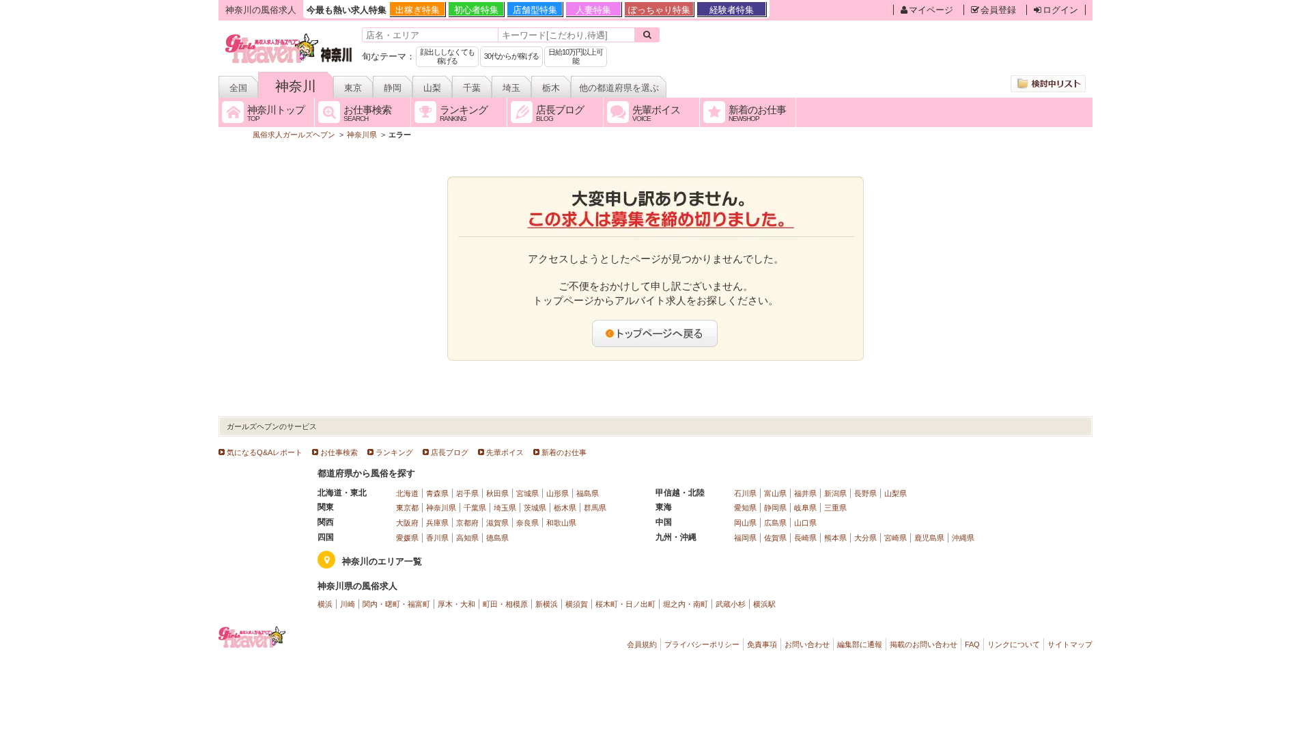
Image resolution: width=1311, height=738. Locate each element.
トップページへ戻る (655, 333)
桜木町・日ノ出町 (625, 604)
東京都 (407, 508)
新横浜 (546, 604)
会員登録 (998, 10)
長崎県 (805, 538)
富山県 (775, 493)
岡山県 (745, 523)
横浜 (325, 604)
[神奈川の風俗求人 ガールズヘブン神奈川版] (289, 36)
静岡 (392, 88)
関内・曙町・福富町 (396, 604)
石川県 (745, 493)
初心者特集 (476, 10)
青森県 (437, 493)
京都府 (467, 523)
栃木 (551, 88)
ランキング (394, 452)
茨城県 (535, 508)
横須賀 (576, 604)
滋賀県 (497, 523)
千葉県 (475, 508)
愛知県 (745, 508)
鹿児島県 (929, 538)
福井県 (805, 493)
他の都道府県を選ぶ (619, 88)
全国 (238, 88)
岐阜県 (805, 508)
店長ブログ (449, 452)
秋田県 (497, 493)
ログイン (1060, 10)
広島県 (775, 523)
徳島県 (497, 538)
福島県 (587, 493)
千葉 (472, 88)
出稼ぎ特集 (417, 10)
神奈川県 (441, 508)
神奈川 (295, 86)
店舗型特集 (535, 10)
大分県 (865, 538)
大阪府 (407, 523)
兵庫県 (437, 523)
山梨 (432, 88)
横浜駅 (764, 604)
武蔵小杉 (731, 604)
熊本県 (835, 538)
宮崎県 (895, 538)
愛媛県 (407, 538)
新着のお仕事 (564, 452)
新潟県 (835, 493)
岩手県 (467, 493)
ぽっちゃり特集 (659, 10)
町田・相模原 (505, 604)
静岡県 (775, 508)
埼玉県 (505, 508)
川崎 (347, 604)
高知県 (467, 538)
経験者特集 (731, 10)
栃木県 (565, 508)
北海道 (407, 493)
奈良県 (527, 523)
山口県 (805, 523)
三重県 (835, 508)
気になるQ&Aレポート (264, 452)
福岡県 (745, 538)
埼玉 (511, 88)
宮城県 (527, 493)
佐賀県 (775, 538)
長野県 (865, 493)
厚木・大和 (456, 604)
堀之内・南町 (685, 604)
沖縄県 (963, 538)
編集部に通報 (859, 644)
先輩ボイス (505, 452)
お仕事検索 (339, 452)
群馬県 (595, 508)
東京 (353, 88)
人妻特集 (593, 10)
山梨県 (895, 493)
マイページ (931, 10)
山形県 (557, 493)
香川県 (437, 538)
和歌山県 (561, 523)
